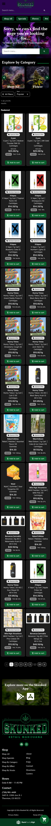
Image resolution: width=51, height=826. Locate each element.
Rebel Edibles (13, 439)
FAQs (28, 761)
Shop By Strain (8, 770)
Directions (30, 770)
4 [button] (25, 664)
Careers (29, 773)
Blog (28, 757)
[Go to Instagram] (26, 744)
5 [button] (30, 664)
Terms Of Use (38, 815)
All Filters (9, 94)
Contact (29, 766)
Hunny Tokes (13, 293)
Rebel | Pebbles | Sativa (38, 539)
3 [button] (20, 664)
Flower (38, 87)
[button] (3, 3)
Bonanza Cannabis (13, 536)
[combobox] (21, 10)
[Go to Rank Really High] (25, 822)
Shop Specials (8, 758)
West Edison (38, 439)
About (29, 753)
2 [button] (16, 664)
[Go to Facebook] (22, 744)
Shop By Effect (8, 766)
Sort (18, 91)
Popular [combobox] (20, 94)
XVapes (13, 196)
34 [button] (39, 664)
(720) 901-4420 (9, 792)
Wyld (13, 484)
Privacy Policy (13, 815)
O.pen (13, 138)
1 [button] (11, 664)
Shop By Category (9, 762)
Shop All (13, 87)
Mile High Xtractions (38, 488)
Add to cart (15, 162)
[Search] (44, 10)
